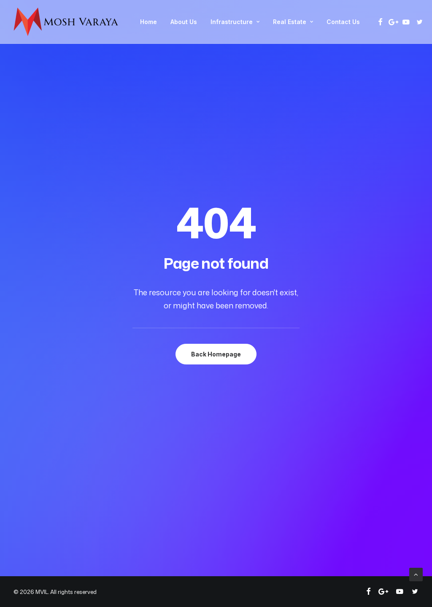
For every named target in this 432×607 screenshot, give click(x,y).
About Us (183, 21)
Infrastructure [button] (232, 21)
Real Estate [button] (289, 21)
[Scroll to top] (416, 573)
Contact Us (343, 21)
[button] (380, 22)
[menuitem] (148, 22)
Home (148, 21)
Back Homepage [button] (216, 354)
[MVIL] (66, 22)
